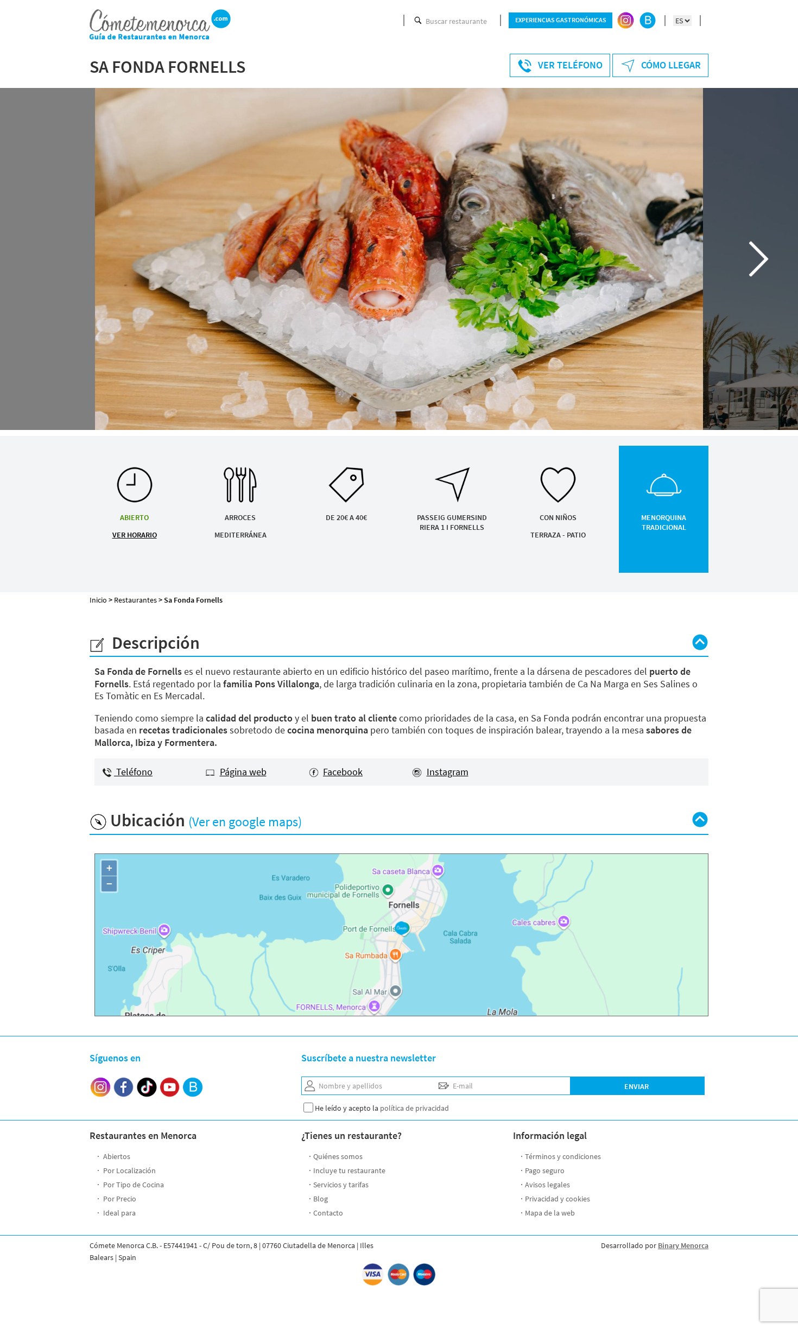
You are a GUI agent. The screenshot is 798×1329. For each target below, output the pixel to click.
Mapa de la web (550, 1213)
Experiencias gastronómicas (560, 20)
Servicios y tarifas (341, 1184)
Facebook (343, 771)
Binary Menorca (683, 1245)
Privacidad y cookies (557, 1199)
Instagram (447, 771)
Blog (320, 1199)
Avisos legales (547, 1184)
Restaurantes (135, 600)
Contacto (328, 1213)
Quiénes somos (338, 1156)
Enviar (636, 1086)
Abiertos (116, 1156)
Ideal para (119, 1213)
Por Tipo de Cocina (133, 1184)
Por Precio (119, 1199)
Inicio (98, 600)
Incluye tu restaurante (349, 1170)
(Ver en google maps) (245, 822)
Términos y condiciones (563, 1156)
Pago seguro (545, 1170)
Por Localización (129, 1170)
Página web (243, 771)
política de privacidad (414, 1108)
